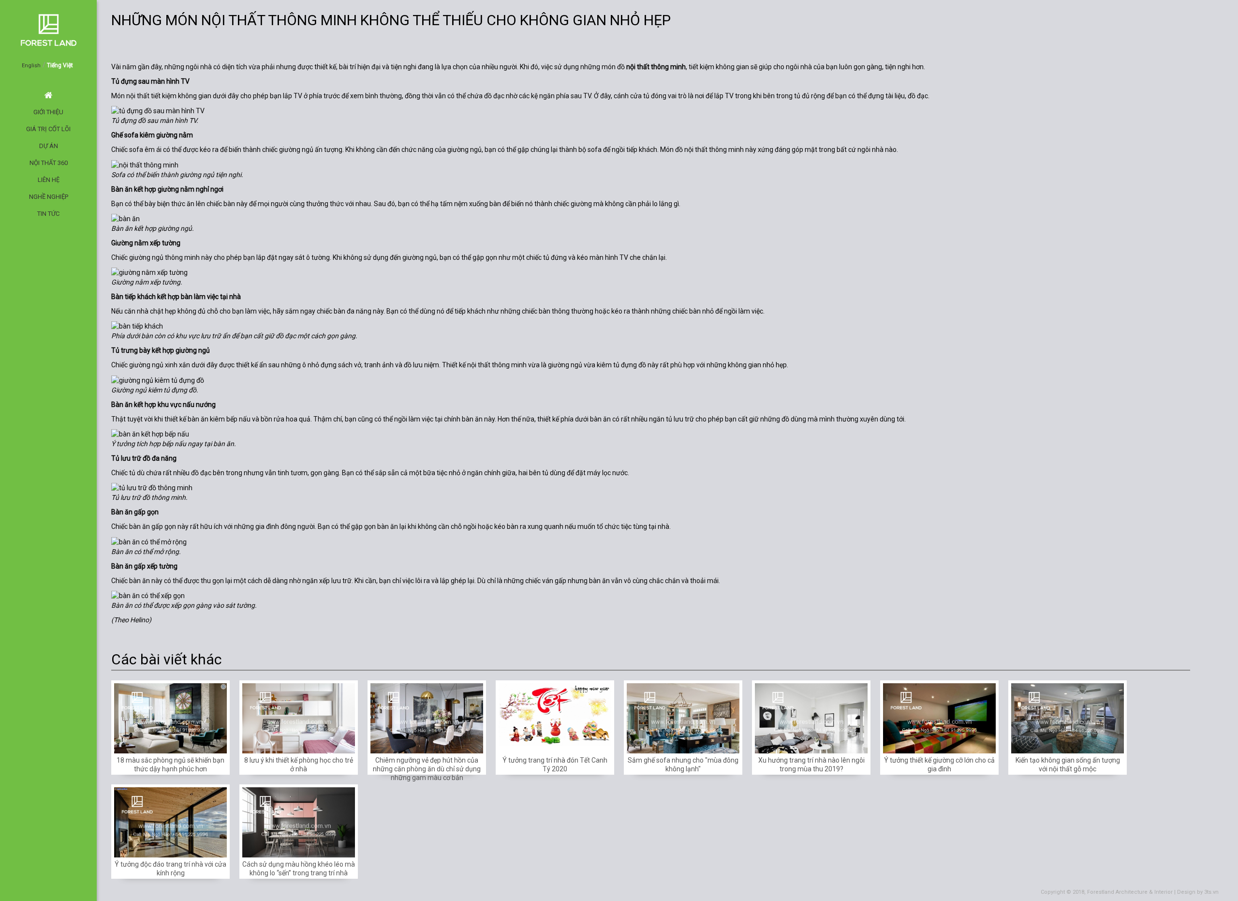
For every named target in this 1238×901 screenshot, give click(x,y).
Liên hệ (48, 179)
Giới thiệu (48, 112)
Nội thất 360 (48, 162)
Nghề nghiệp (48, 196)
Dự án (48, 146)
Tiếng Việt (60, 65)
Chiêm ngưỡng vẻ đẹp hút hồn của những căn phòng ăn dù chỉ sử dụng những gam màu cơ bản (427, 768)
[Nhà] (1151, 43)
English (31, 65)
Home (48, 95)
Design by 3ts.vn (1198, 892)
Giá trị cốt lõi (48, 129)
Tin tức (48, 213)
